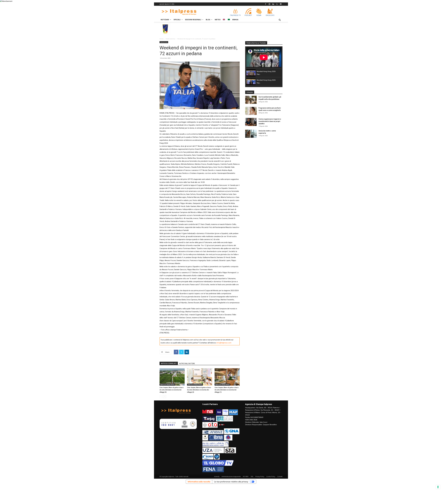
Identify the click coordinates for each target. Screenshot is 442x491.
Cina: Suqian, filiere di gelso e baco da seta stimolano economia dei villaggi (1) (226, 390)
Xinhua (235, 19)
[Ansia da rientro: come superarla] (251, 134)
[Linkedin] (273, 4)
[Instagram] (269, 4)
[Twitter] (277, 4)
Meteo (218, 19)
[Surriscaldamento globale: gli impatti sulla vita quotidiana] (251, 100)
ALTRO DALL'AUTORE (187, 363)
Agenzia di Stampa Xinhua (167, 384)
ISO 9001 (246, 477)
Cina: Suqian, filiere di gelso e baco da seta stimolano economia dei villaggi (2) (199, 390)
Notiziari (165, 19)
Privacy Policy (259, 477)
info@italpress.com (224, 343)
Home (162, 39)
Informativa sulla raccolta (199, 482)
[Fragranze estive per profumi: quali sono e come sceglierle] (251, 111)
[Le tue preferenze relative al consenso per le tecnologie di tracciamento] (438, 487)
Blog (208, 19)
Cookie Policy (270, 477)
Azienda (216, 477)
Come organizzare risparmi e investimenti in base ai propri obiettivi (270, 121)
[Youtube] (280, 4)
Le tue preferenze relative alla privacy (231, 482)
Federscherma (170, 39)
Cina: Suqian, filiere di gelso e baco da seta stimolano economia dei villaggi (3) (171, 390)
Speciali (177, 19)
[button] (279, 20)
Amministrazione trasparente (231, 477)
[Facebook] (265, 4)
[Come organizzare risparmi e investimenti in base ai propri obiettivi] (251, 122)
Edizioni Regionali (193, 19)
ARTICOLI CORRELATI (168, 363)
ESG (252, 477)
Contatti (279, 477)
